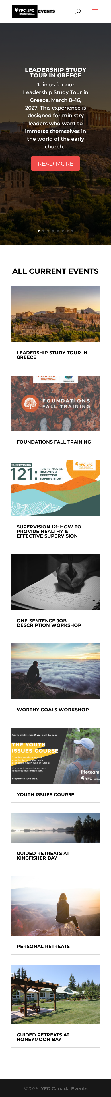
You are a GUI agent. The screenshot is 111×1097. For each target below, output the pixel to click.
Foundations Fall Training (54, 442)
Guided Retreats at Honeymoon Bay (43, 1037)
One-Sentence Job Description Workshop (49, 623)
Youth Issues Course (45, 794)
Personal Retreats (43, 946)
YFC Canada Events (64, 1088)
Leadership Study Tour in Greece (55, 72)
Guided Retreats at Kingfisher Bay (43, 856)
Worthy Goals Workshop (53, 709)
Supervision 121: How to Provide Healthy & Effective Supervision (49, 531)
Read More (55, 163)
